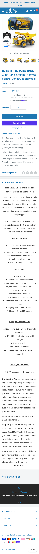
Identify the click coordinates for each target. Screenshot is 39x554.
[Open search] (27, 11)
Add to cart (19, 116)
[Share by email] (35, 172)
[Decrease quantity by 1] (13, 107)
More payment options (19, 128)
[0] (35, 11)
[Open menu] (3, 11)
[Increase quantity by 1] (24, 107)
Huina (4, 84)
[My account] (31, 11)
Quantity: (5, 107)
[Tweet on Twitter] (31, 172)
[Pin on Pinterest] (27, 172)
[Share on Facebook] (23, 172)
